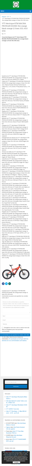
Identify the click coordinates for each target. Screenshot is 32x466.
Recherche (16, 386)
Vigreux (8, 427)
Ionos (19, 464)
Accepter (16, 462)
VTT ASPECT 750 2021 (12, 409)
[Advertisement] (16, 59)
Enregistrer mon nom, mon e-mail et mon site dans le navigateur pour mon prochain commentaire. (15, 329)
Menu (2, 11)
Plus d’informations (21, 460)
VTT (4, 34)
